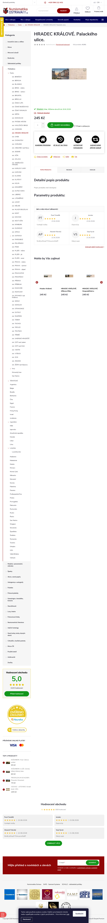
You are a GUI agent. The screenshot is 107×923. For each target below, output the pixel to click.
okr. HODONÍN (17, 129)
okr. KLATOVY (16, 180)
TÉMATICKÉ (14, 381)
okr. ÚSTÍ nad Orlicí (18, 346)
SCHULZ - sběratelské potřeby (72, 884)
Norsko (12, 483)
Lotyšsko (13, 448)
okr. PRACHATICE (18, 273)
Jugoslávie (13, 422)
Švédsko (12, 535)
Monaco (12, 468)
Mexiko (12, 464)
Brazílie (12, 392)
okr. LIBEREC (16, 195)
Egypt (12, 403)
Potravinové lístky (14, 617)
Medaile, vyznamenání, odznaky (15, 565)
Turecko (12, 543)
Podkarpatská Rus (16, 494)
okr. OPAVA (16, 232)
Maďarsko (13, 457)
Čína (11, 399)
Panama (12, 490)
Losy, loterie (12, 612)
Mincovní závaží (13, 53)
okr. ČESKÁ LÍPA (17, 103)
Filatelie (10, 588)
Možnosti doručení (43, 113)
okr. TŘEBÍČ (16, 335)
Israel (11, 414)
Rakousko (13, 505)
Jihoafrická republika (16, 433)
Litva (11, 444)
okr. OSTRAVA (17, 236)
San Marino (15, 376)
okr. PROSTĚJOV (17, 277)
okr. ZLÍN (15, 357)
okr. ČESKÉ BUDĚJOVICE (20, 107)
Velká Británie (14, 554)
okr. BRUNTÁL (17, 96)
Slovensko (13, 528)
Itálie (11, 426)
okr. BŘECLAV (16, 99)
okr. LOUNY (16, 202)
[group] (48, 282)
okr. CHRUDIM (17, 144)
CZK (98, 2)
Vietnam (12, 558)
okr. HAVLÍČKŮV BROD (20, 125)
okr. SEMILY (16, 301)
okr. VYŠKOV (16, 354)
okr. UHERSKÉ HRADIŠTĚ (20, 339)
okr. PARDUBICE (17, 240)
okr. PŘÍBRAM (17, 284)
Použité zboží (12, 652)
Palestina (13, 487)
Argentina (13, 385)
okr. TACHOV (16, 324)
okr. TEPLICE (16, 327)
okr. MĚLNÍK (16, 206)
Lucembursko (16, 452)
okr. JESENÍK (16, 152)
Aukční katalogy (13, 628)
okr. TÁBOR (16, 320)
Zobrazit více (53, 843)
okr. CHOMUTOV (17, 140)
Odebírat (92, 863)
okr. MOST (15, 213)
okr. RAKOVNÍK (17, 288)
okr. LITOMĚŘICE (17, 198)
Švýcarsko (13, 539)
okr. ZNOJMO (16, 361)
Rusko (12, 513)
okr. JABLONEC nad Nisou (20, 148)
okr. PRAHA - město (19, 262)
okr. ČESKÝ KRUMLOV (19, 110)
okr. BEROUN (16, 81)
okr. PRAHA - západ (18, 269)
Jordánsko (13, 418)
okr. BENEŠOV (17, 77)
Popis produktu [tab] (45, 170)
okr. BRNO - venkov (18, 92)
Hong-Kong (14, 411)
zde (68, 914)
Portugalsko (14, 502)
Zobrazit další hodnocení (94, 247)
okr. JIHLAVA (16, 159)
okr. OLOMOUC (17, 228)
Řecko (12, 517)
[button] (48, 295)
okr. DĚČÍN (15, 114)
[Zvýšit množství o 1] (43, 123)
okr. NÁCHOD (16, 217)
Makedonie (13, 460)
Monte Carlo (14, 472)
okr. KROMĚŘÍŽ (17, 187)
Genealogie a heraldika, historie (15, 600)
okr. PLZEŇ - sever (18, 258)
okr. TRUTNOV (17, 331)
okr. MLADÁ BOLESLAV (20, 209)
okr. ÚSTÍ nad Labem (19, 342)
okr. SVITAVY (16, 312)
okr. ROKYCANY (17, 292)
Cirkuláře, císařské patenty (16, 641)
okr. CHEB (15, 137)
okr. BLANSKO (17, 84)
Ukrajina (12, 547)
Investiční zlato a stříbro (16, 42)
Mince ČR (11, 646)
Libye (11, 441)
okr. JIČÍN (15, 155)
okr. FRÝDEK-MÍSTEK (19, 122)
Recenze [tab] (69, 170)
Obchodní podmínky (9, 2)
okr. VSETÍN (16, 350)
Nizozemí (13, 479)
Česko (12, 73)
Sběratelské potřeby (14, 64)
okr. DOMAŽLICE (17, 118)
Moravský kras (16, 372)
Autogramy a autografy (15, 582)
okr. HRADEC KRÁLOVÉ (20, 133)
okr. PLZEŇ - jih (17, 254)
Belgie (12, 388)
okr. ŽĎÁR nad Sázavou (20, 365)
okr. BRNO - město (18, 88)
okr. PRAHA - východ (19, 266)
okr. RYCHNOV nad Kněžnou (18, 296)
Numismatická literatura (16, 622)
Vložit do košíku (62, 125)
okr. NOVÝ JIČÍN (17, 221)
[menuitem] (10, 20)
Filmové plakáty (13, 593)
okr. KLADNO (16, 176)
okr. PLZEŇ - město (18, 251)
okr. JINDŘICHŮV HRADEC (18, 164)
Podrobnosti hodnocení (63, 44)
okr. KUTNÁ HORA (18, 191)
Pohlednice (11, 69)
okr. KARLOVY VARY (19, 168)
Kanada (12, 437)
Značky (10, 663)
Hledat (63, 11)
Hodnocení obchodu (53, 804)
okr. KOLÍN (15, 183)
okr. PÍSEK (15, 247)
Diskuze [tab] (92, 170)
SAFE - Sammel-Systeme (51, 884)
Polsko (12, 498)
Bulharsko (13, 396)
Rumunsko (13, 509)
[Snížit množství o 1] (43, 126)
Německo (13, 475)
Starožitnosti (12, 606)
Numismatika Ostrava (34, 884)
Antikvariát (11, 657)
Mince (10, 47)
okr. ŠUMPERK (17, 316)
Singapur (13, 524)
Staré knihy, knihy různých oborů (16, 634)
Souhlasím (79, 914)
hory (13, 369)
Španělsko (13, 532)
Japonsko (13, 429)
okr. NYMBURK (17, 225)
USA (11, 550)
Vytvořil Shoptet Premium (96, 919)
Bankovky (11, 58)
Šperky (10, 571)
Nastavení (27, 919)
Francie (12, 407)
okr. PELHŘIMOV (18, 243)
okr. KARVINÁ (16, 172)
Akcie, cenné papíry (14, 577)
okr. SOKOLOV (17, 305)
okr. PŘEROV (16, 281)
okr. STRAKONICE (18, 309)
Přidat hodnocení (16, 694)
